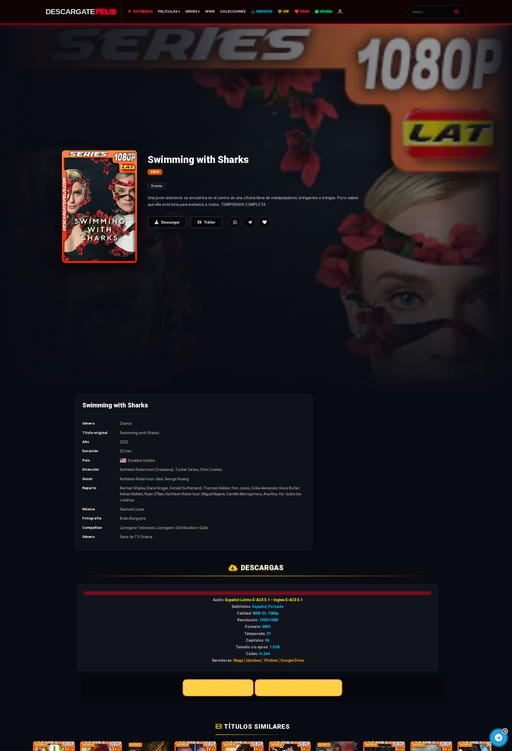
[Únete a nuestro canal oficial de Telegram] (498, 737)
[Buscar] (456, 11)
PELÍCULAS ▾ (169, 11)
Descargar (170, 222)
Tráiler (209, 222)
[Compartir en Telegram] (250, 222)
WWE (210, 11)
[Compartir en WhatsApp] (235, 222)
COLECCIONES (233, 11)
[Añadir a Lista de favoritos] (264, 222)
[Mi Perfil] (340, 12)
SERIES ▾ (192, 11)
